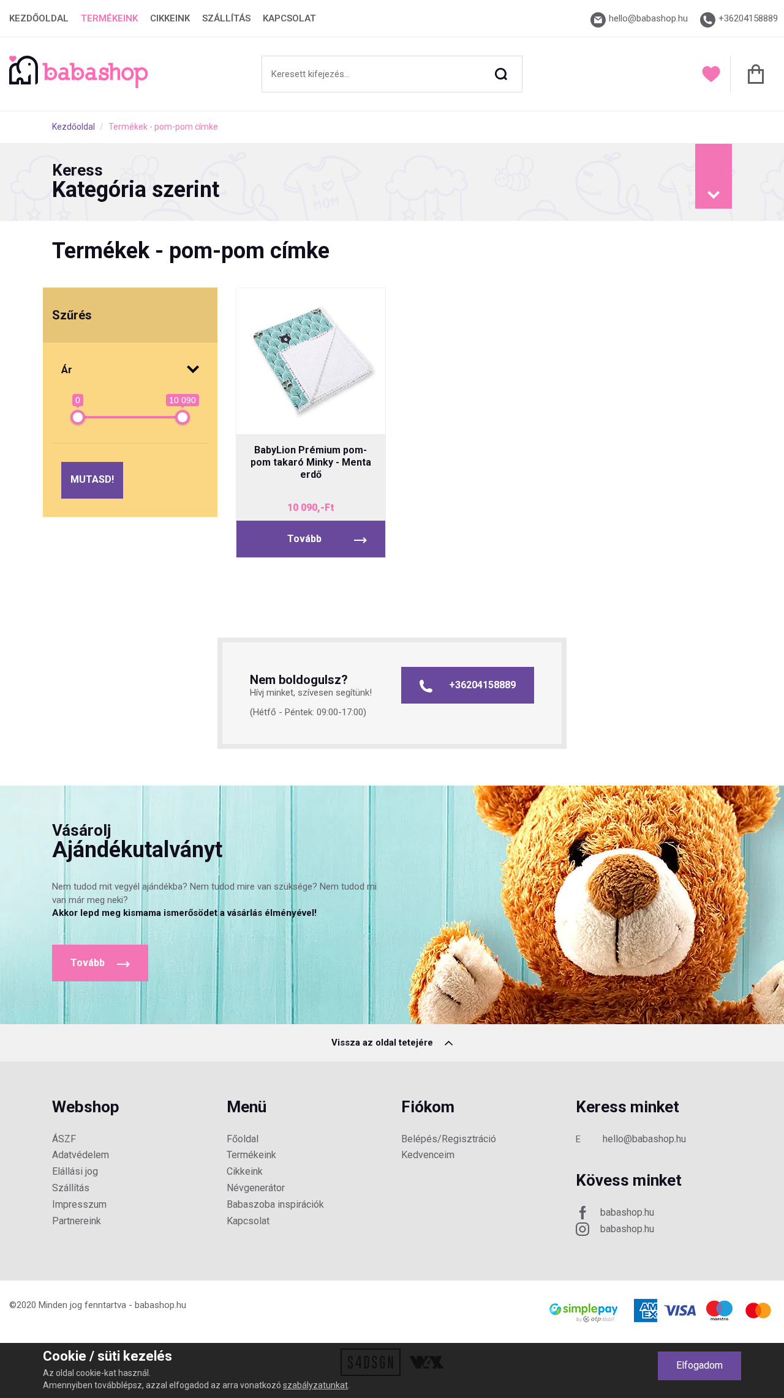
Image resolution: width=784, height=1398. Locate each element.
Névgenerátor (256, 1188)
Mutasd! (92, 479)
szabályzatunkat (315, 1385)
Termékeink (109, 18)
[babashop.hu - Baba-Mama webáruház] (78, 85)
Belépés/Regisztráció (448, 1139)
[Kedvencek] (711, 74)
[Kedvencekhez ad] (311, 414)
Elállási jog (75, 1171)
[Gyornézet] (265, 414)
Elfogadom (699, 1365)
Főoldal (242, 1139)
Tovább (304, 539)
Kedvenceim (427, 1155)
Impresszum (79, 1204)
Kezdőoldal (39, 18)
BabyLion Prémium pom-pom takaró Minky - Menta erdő (311, 462)
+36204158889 (482, 685)
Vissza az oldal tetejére (383, 1042)
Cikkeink (170, 18)
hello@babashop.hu (644, 1139)
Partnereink (76, 1221)
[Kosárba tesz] (357, 414)
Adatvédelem (80, 1155)
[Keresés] (501, 74)
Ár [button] (66, 369)
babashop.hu (627, 1212)
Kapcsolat (289, 18)
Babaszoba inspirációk (275, 1204)
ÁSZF (64, 1139)
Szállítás (226, 18)
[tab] (392, 182)
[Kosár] (752, 74)
